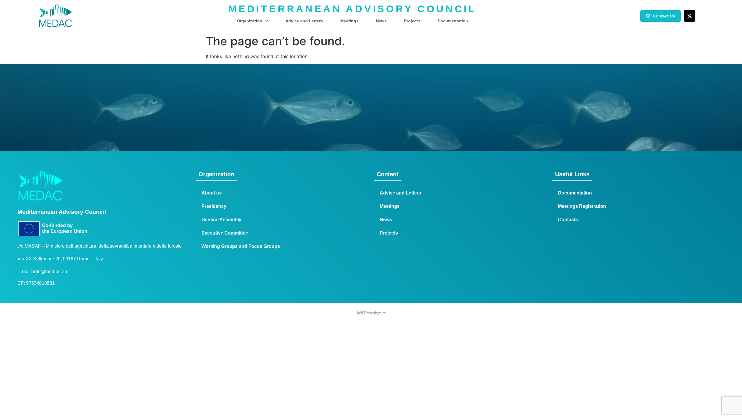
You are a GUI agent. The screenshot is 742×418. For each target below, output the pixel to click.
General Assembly (221, 219)
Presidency (213, 206)
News (381, 21)
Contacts (568, 219)
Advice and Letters (304, 21)
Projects (412, 21)
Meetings (349, 21)
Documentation (453, 21)
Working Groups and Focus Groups (240, 246)
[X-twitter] (689, 16)
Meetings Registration (582, 206)
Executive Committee (224, 232)
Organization (249, 21)
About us (211, 192)
